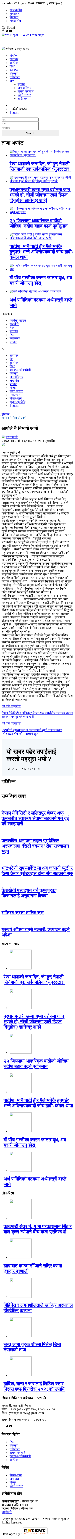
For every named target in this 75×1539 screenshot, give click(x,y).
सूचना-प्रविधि (25, 91)
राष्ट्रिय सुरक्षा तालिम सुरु (23, 912)
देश (11, 359)
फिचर (13, 387)
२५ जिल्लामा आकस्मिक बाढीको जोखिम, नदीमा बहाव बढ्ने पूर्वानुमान (39, 223)
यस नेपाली (12, 437)
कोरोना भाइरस (18, 320)
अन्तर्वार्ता (15, 380)
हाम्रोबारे (15, 13)
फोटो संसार (24, 95)
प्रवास (21, 84)
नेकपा (13, 327)
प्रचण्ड (14, 331)
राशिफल (22, 98)
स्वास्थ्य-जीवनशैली (20, 369)
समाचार (14, 59)
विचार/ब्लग (16, 398)
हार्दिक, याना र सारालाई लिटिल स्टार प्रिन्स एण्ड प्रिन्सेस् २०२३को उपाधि (34, 1386)
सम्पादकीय (16, 10)
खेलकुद (14, 73)
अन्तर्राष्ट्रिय (24, 87)
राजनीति (14, 324)
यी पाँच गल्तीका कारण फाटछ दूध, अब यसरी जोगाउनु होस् (41, 280)
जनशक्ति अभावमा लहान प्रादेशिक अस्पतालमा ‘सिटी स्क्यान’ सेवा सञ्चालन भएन (35, 846)
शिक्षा (12, 66)
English (14, 405)
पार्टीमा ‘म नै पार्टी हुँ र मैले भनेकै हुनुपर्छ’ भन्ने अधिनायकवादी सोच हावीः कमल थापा (41, 252)
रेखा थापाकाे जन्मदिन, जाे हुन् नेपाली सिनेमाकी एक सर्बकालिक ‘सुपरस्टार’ (40, 166)
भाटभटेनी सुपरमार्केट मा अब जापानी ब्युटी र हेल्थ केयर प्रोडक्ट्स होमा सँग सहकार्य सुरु (37, 870)
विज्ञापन (14, 17)
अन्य (12, 80)
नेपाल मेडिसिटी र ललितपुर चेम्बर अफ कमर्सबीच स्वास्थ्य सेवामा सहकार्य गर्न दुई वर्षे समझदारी (35, 818)
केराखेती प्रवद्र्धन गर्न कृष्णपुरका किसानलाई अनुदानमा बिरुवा (29, 893)
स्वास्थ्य (14, 70)
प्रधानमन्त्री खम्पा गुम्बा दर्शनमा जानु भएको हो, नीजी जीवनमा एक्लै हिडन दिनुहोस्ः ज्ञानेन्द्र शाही (40, 195)
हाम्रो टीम (15, 20)
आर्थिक (14, 62)
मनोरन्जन (15, 77)
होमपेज (13, 55)
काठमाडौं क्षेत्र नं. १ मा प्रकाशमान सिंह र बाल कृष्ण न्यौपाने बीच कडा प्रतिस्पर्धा (38, 1229)
